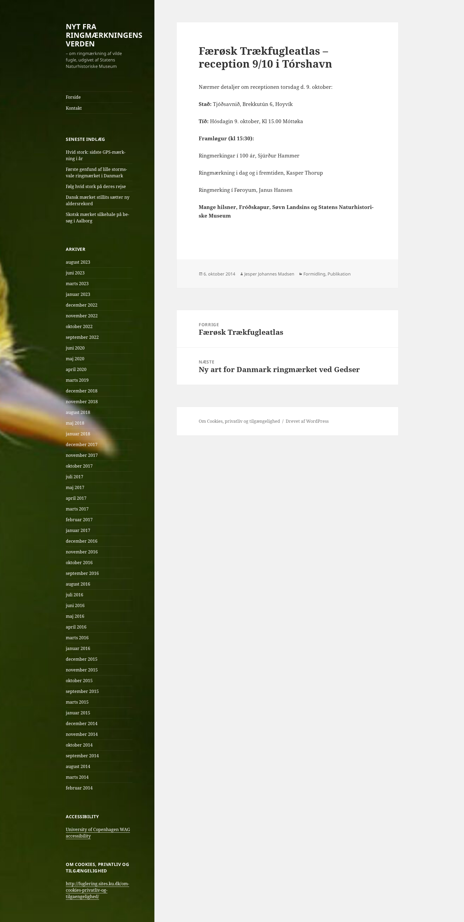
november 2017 (82, 455)
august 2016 (78, 584)
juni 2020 (75, 348)
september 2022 (82, 337)
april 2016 (76, 627)
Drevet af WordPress (307, 421)
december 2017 (81, 444)
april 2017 (76, 498)
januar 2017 (78, 530)
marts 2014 (77, 777)
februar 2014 (79, 788)
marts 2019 (77, 380)
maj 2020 (75, 359)
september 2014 (82, 756)
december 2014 (81, 723)
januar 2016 (78, 648)
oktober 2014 (79, 745)
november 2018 (82, 402)
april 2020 (76, 369)
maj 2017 (75, 487)
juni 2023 (75, 273)
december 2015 (81, 659)
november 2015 (82, 670)
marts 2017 (77, 509)
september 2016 (82, 573)
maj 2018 (75, 423)
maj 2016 (75, 616)
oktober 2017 (79, 466)
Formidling (314, 274)
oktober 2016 (79, 562)
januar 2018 (78, 434)
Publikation (339, 274)
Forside (73, 97)
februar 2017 (79, 520)
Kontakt (74, 108)
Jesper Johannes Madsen (269, 274)
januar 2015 (78, 713)
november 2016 (82, 552)
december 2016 (81, 541)
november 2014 (82, 734)
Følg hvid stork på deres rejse (96, 186)
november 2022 (82, 316)
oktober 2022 (79, 326)
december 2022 (81, 305)
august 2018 (78, 412)
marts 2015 (77, 702)
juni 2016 (75, 605)
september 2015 (82, 691)
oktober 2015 (79, 681)
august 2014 (78, 766)
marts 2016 (77, 638)
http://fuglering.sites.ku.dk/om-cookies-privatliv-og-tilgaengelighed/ (97, 890)
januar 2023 (78, 294)
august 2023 (78, 262)
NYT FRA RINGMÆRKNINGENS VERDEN (104, 35)
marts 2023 (77, 283)
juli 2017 (74, 477)
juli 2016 (74, 595)
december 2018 (81, 391)
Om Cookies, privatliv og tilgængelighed (239, 421)
